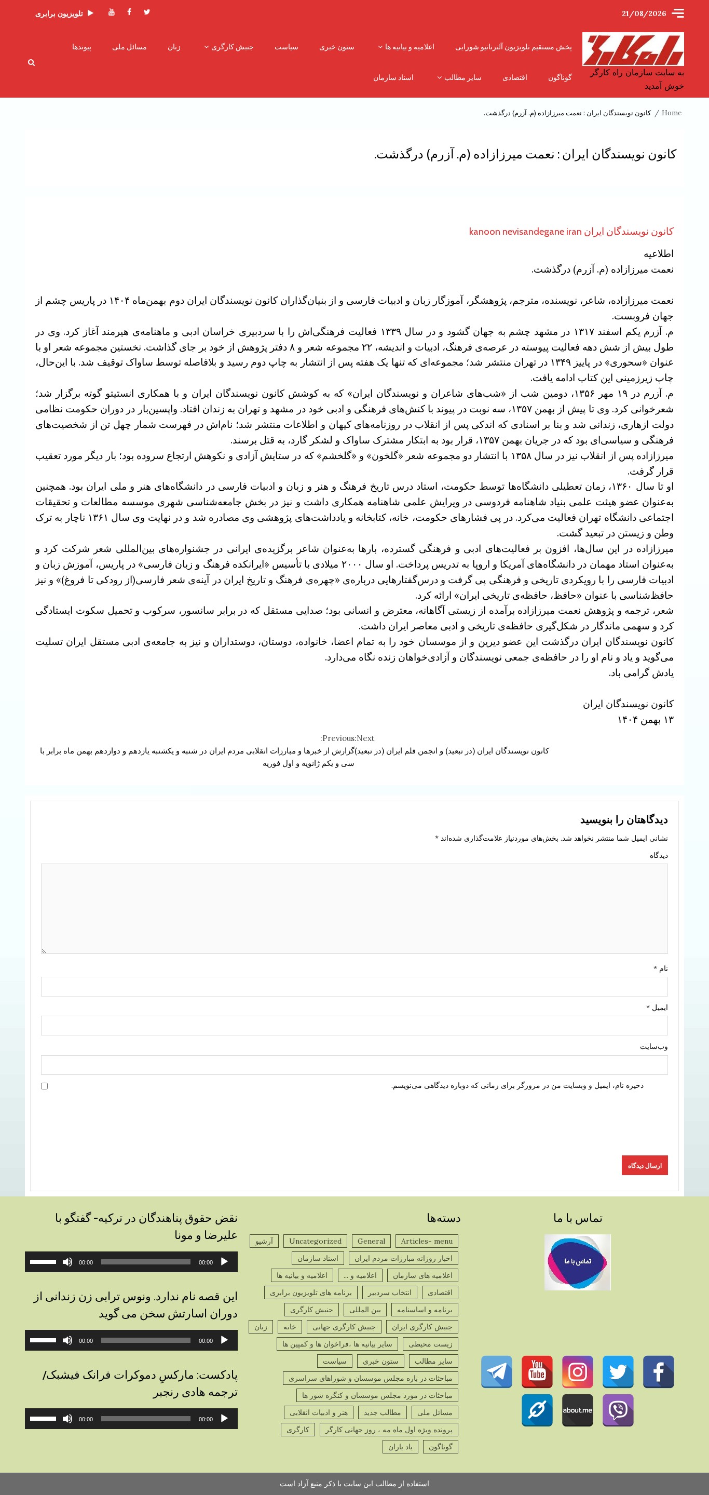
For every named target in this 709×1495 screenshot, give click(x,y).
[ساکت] (67, 1262)
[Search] (31, 62)
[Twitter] (618, 1372)
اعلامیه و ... (360, 1275)
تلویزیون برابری (59, 13)
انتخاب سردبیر (390, 1292)
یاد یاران (400, 1446)
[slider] (44, 1260)
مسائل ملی (129, 46)
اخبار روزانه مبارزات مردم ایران (403, 1258)
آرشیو (264, 1241)
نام (660, 968)
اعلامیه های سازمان (423, 1275)
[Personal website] (537, 1410)
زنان (174, 46)
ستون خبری (336, 46)
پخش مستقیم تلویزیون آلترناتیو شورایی (513, 46)
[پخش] (224, 1262)
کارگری (298, 1429)
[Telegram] (496, 1372)
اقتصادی (514, 77)
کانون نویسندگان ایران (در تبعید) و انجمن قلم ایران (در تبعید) (451, 744)
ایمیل (657, 1007)
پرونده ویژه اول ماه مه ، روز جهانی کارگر (389, 1429)
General (371, 1241)
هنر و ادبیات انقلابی (319, 1412)
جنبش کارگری (232, 46)
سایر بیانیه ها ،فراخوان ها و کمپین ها (337, 1344)
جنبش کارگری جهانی (344, 1326)
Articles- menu (427, 1241)
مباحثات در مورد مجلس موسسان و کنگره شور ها (377, 1395)
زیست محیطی (430, 1344)
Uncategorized (315, 1241)
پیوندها (81, 46)
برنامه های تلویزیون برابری (311, 1292)
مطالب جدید (382, 1412)
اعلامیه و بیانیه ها (409, 46)
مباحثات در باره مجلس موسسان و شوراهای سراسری (371, 1378)
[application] (131, 1261)
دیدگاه (659, 855)
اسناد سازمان (393, 77)
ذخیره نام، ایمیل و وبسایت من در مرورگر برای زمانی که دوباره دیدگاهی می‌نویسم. (517, 1085)
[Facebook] (658, 1372)
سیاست (286, 46)
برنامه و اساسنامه (425, 1309)
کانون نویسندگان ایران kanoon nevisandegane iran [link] (571, 231)
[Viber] (618, 1410)
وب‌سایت (654, 1046)
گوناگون (560, 77)
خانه (289, 1326)
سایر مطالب (463, 77)
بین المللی (365, 1309)
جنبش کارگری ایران (422, 1326)
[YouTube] (537, 1372)
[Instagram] (577, 1372)
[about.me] (577, 1410)
